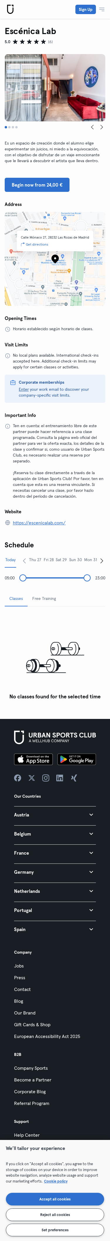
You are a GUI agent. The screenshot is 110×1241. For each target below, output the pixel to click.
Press (19, 977)
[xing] (73, 778)
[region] (55, 1190)
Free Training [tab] (44, 598)
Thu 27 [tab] (35, 559)
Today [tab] (10, 559)
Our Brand (24, 1013)
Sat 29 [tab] (61, 559)
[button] (55, 814)
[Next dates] (102, 560)
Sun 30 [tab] (75, 559)
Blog (18, 1001)
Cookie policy (55, 1181)
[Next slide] (101, 127)
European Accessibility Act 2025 (47, 1036)
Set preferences (55, 1229)
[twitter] (31, 778)
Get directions (37, 244)
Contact (22, 989)
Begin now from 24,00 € (37, 185)
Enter (24, 389)
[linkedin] (59, 778)
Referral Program (31, 1103)
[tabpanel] (55, 656)
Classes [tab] (16, 598)
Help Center (27, 1135)
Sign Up (85, 9)
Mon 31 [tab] (90, 559)
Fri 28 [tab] (49, 559)
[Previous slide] (92, 127)
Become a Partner (32, 1080)
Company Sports (31, 1068)
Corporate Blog (30, 1091)
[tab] (6, 127)
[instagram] (45, 778)
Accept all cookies (55, 1199)
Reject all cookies (55, 1214)
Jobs (19, 966)
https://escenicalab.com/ (39, 523)
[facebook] (17, 778)
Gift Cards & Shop (32, 1024)
